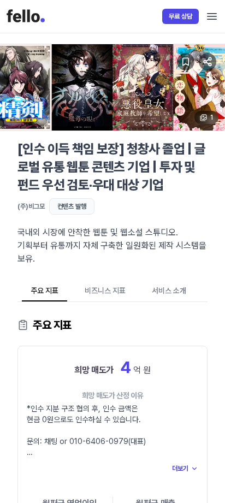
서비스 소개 (169, 290)
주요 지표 (44, 290)
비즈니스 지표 (105, 290)
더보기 (180, 468)
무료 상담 (180, 16)
